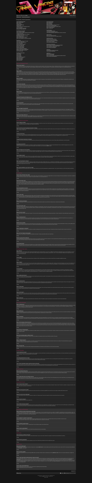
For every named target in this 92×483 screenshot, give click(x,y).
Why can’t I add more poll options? (21, 44)
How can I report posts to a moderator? (22, 48)
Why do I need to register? (20, 22)
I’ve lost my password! (19, 27)
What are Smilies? (19, 55)
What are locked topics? (20, 59)
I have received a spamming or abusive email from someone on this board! (56, 32)
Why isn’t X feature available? (50, 54)
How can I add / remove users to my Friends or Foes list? (54, 36)
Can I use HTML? (19, 54)
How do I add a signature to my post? (21, 42)
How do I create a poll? (20, 43)
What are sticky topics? (20, 58)
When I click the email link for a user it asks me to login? (24, 38)
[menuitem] (23, 15)
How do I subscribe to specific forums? (52, 46)
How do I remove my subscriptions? (51, 47)
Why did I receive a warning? (20, 47)
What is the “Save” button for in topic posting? (22, 49)
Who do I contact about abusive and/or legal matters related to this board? (56, 55)
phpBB (48, 145)
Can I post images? (19, 56)
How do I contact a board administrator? (52, 56)
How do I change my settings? (20, 31)
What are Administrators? (50, 22)
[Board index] (17, 0)
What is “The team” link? (50, 28)
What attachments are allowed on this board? (52, 50)
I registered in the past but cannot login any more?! (23, 26)
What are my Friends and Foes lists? (51, 35)
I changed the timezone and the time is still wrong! (23, 34)
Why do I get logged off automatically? (21, 28)
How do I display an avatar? (20, 36)
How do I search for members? (51, 41)
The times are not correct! (20, 33)
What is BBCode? (19, 53)
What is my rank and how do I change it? (22, 37)
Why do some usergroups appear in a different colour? (54, 26)
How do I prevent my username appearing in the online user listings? (25, 32)
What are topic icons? (19, 60)
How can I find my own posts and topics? (52, 42)
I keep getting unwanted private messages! (52, 31)
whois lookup (18, 459)
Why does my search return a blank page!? (52, 40)
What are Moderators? (49, 23)
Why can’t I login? (19, 25)
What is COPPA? (19, 23)
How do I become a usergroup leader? (51, 25)
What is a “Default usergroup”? (51, 27)
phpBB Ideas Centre (55, 452)
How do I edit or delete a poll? (20, 45)
